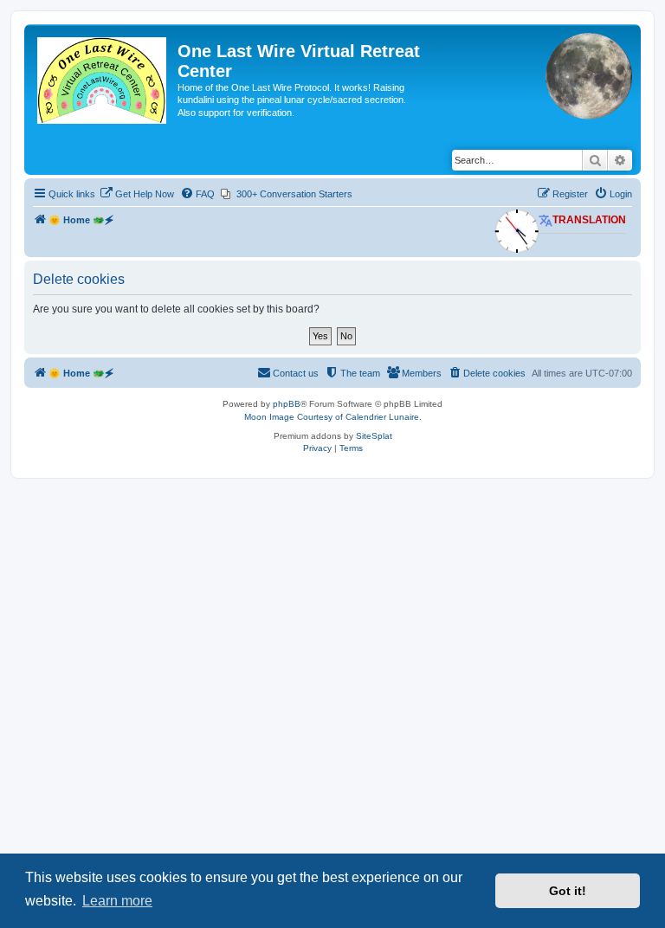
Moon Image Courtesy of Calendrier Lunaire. (333, 417)
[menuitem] (137, 194)
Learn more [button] (117, 900)
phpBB (286, 404)
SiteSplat (374, 436)
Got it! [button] (567, 891)
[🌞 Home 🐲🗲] (103, 81)
